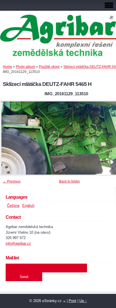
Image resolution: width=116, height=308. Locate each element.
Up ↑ (83, 301)
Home (7, 67)
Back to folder (69, 181)
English (28, 205)
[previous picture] (9, 138)
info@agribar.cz (18, 243)
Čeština (13, 205)
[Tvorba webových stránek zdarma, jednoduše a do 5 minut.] (65, 301)
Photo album (25, 67)
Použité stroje (49, 67)
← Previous (12, 181)
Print (72, 301)
